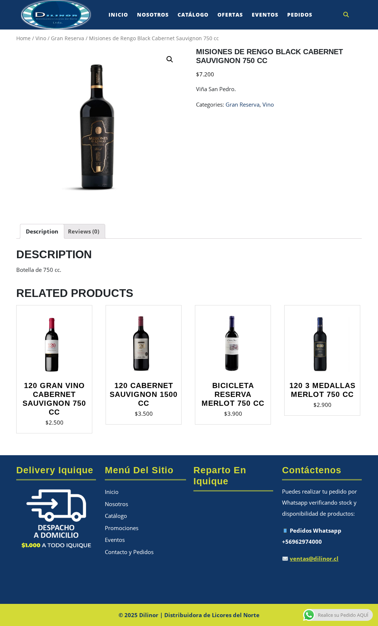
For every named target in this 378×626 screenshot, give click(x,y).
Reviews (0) (83, 231)
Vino (40, 38)
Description (42, 231)
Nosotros (153, 14)
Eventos (265, 14)
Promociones (121, 528)
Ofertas (230, 14)
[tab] (42, 231)
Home (23, 38)
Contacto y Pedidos (129, 552)
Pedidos (299, 14)
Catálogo (193, 14)
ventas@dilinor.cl (314, 558)
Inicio (118, 14)
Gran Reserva (67, 38)
